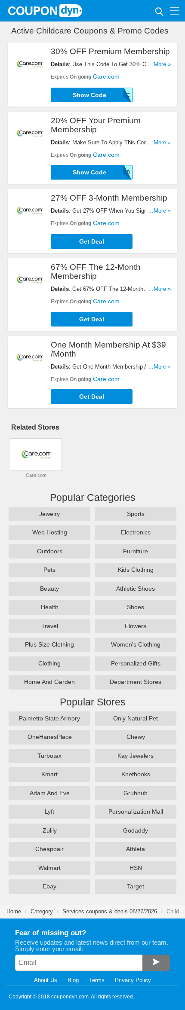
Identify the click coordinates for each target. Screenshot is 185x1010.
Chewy (135, 736)
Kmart (49, 774)
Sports (136, 513)
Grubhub (135, 793)
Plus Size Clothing (49, 644)
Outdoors (49, 551)
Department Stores (135, 681)
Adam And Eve (50, 793)
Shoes (135, 607)
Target (135, 886)
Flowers (135, 625)
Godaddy (135, 830)
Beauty (49, 588)
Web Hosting (49, 532)
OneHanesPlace (50, 736)
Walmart (49, 867)
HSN (136, 867)
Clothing (49, 663)
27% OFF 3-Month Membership (109, 197)
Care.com (106, 76)
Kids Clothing (136, 569)
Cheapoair (49, 848)
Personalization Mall (135, 811)
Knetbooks (135, 774)
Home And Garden (49, 681)
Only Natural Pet (135, 718)
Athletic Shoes (135, 588)
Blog (73, 980)
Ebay (49, 886)
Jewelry (49, 513)
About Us (45, 980)
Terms (97, 980)
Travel (49, 625)
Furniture (135, 551)
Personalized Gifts (135, 663)
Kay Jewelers (135, 755)
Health (50, 607)
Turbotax (49, 755)
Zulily (50, 830)
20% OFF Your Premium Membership (96, 125)
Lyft (49, 811)
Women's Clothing (135, 644)
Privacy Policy (133, 980)
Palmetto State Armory (49, 718)
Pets (49, 569)
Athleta (135, 848)
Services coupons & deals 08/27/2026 (109, 911)
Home (13, 911)
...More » (159, 64)
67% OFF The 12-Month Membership (96, 271)
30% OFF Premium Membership (110, 51)
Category (42, 911)
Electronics (136, 532)
